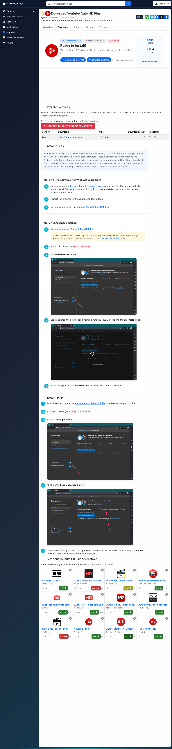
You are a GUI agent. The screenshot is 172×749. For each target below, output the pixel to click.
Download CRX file (74, 59)
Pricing (10, 43)
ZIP (65, 137)
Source (77, 27)
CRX (60, 137)
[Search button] (128, 3)
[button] (162, 3)
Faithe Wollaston (51, 17)
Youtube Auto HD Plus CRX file (92, 207)
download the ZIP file (109, 238)
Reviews (90, 27)
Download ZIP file (100, 59)
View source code (124, 60)
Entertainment (68, 17)
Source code (75, 137)
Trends (103, 27)
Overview (48, 27)
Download (63, 27)
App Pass (11, 32)
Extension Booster (15, 37)
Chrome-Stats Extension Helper (86, 186)
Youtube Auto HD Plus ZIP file (90, 403)
